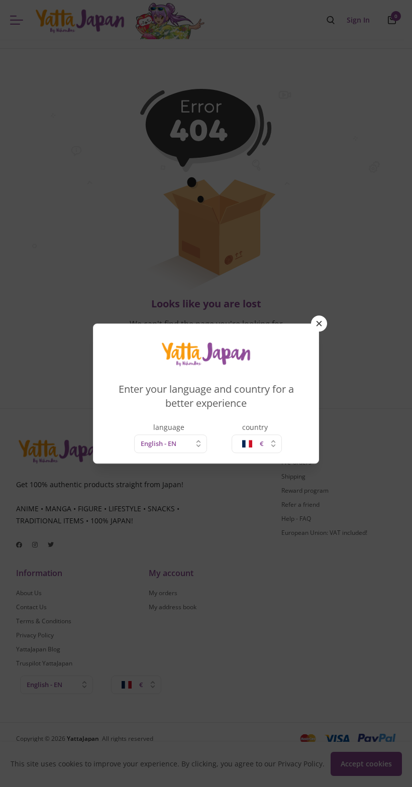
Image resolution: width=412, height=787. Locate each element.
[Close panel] (319, 323)
